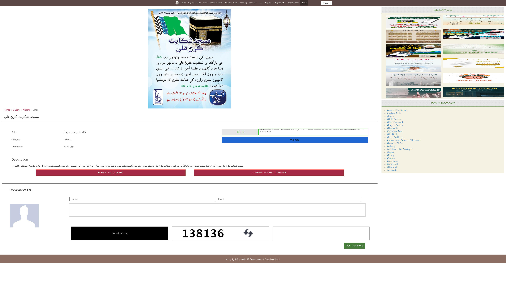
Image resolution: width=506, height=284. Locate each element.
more (303, 3)
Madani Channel (216, 3)
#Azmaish (391, 170)
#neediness (392, 161)
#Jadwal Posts (394, 113)
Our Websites (293, 3)
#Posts (390, 116)
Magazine (268, 3)
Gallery (16, 110)
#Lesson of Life (394, 143)
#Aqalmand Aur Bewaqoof (400, 149)
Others (26, 110)
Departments (280, 3)
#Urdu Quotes (394, 119)
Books (198, 3)
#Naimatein (392, 167)
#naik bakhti (392, 164)
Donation (252, 3)
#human (391, 152)
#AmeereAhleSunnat (397, 110)
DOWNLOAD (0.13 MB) (110, 172)
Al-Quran (191, 3)
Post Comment (354, 245)
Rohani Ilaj (243, 3)
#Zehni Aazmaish (395, 122)
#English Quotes (395, 125)
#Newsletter (393, 128)
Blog (260, 3)
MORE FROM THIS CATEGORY (269, 172)
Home (183, 3)
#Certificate (392, 134)
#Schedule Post (394, 131)
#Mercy (390, 155)
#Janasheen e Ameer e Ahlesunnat (404, 140)
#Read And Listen (395, 137)
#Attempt (391, 146)
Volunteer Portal (231, 3)
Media (205, 3)
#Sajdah (391, 158)
